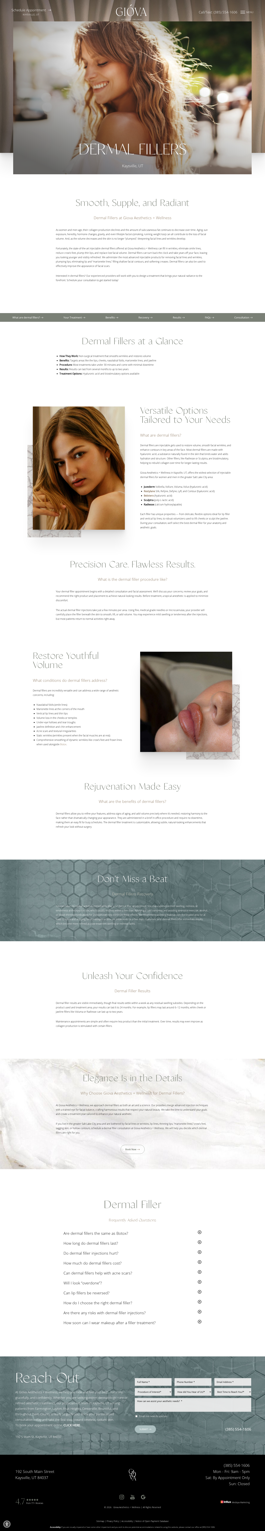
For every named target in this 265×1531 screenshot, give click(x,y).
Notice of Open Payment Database (152, 1521)
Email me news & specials (153, 1416)
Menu (249, 12)
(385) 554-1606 (238, 1429)
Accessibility (127, 1521)
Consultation (242, 317)
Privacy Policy (113, 1521)
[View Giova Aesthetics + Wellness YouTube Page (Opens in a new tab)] (132, 1498)
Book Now (130, 1149)
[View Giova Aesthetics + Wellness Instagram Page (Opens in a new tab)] (121, 1498)
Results (177, 317)
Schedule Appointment (29, 10)
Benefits (110, 317)
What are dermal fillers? (26, 317)
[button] (242, 12)
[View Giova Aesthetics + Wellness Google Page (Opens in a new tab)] (143, 1498)
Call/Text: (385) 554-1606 (218, 12)
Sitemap (100, 1521)
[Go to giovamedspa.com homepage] (131, 12)
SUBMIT (143, 1429)
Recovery (144, 317)
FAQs (208, 317)
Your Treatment (73, 317)
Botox (63, 744)
